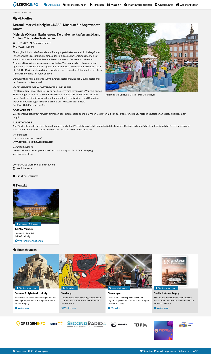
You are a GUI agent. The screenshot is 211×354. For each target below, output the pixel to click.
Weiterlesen (24, 308)
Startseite (25, 4)
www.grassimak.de (23, 153)
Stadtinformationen (140, 4)
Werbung (66, 293)
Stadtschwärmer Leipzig (166, 293)
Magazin (116, 4)
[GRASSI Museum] (36, 206)
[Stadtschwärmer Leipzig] (175, 271)
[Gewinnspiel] (129, 271)
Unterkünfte (165, 4)
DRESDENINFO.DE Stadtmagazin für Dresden (30, 323)
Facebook (21, 351)
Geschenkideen (189, 4)
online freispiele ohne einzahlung (163, 330)
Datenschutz (185, 351)
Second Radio (86, 324)
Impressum (170, 351)
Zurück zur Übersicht (27, 175)
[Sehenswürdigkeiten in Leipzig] (36, 271)
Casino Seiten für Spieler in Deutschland (119, 324)
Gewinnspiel (114, 293)
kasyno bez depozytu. (186, 324)
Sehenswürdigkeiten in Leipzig (31, 293)
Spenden (148, 351)
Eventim (56, 324)
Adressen (98, 4)
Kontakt (158, 351)
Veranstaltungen (76, 4)
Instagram (43, 351)
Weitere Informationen (30, 240)
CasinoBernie (140, 324)
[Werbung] (82, 271)
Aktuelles (54, 4)
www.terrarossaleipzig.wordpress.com (33, 141)
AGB (195, 351)
